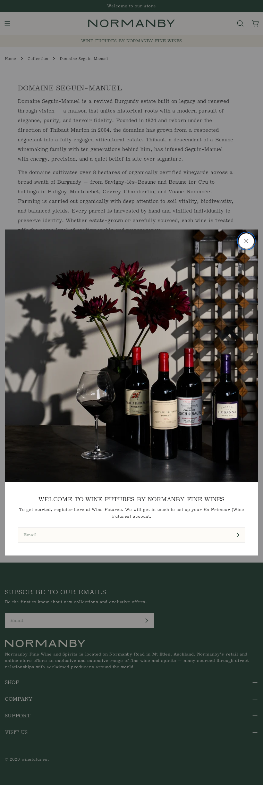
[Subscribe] (237, 535)
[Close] (246, 241)
